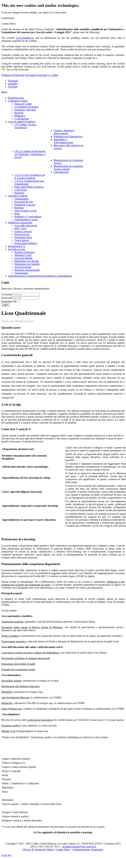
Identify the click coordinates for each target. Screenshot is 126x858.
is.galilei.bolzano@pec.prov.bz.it (79, 846)
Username (6, 294)
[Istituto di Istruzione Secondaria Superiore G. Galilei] (29, 75)
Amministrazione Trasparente (87, 849)
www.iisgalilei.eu (25, 37)
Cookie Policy (63, 849)
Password (6, 297)
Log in (5, 305)
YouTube (12, 86)
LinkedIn (12, 83)
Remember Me (9, 301)
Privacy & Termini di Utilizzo (38, 849)
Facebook (13, 80)
